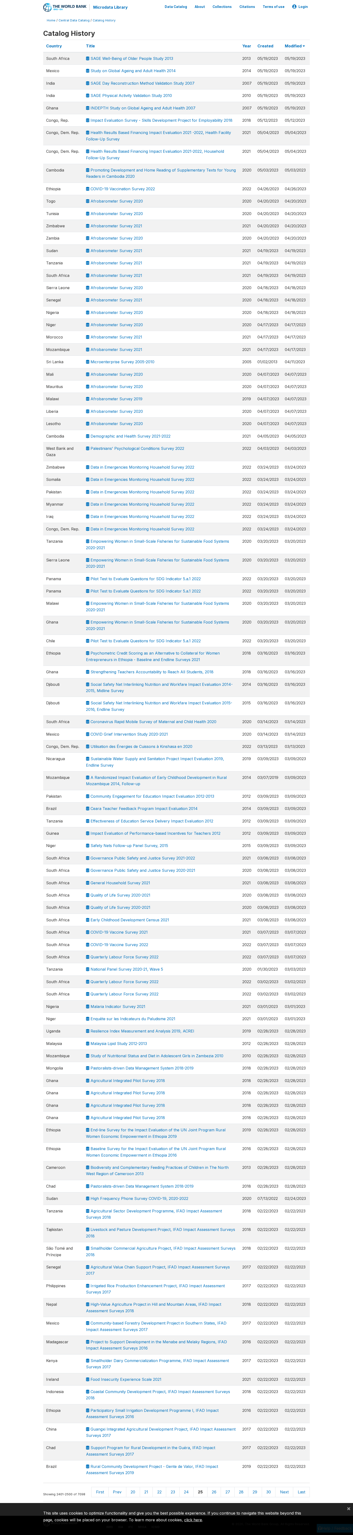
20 (133, 1492)
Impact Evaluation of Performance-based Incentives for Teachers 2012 (154, 833)
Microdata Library (110, 7)
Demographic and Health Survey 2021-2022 (129, 436)
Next (284, 1492)
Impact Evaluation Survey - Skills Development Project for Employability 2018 (160, 120)
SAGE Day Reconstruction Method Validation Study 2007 (142, 83)
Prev (117, 1492)
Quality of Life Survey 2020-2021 (119, 895)
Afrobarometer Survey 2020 (116, 201)
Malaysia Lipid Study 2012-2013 (118, 1043)
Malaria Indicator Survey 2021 (117, 1006)
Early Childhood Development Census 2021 (129, 919)
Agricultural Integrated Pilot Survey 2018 (127, 1080)
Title (90, 46)
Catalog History (104, 20)
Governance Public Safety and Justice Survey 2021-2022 (142, 858)
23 (173, 1492)
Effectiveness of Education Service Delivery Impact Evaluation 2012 (151, 821)
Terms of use (274, 7)
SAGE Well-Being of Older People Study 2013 (131, 58)
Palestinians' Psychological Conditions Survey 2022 (136, 448)
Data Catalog (176, 7)
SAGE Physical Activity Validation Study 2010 (130, 95)
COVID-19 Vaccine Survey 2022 (118, 944)
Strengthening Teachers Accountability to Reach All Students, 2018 (151, 671)
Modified (294, 46)
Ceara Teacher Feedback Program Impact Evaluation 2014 (143, 808)
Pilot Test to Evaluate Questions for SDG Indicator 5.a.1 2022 (145, 578)
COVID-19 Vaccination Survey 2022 (122, 188)
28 (241, 1492)
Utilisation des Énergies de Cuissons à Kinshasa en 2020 (140, 746)
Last (301, 1492)
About (200, 7)
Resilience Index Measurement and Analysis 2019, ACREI (141, 1031)
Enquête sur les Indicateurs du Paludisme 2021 (132, 1018)
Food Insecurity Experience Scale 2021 (125, 1379)
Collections (222, 7)
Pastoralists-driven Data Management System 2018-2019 (141, 1068)
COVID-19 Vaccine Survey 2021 (118, 932)
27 (227, 1492)
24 (186, 1492)
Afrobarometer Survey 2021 (115, 225)
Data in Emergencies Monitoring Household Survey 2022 (141, 467)
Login (303, 7)
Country (54, 46)
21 (146, 1492)
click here (193, 1519)
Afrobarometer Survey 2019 (115, 398)
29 (255, 1492)
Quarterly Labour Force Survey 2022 (123, 957)
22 (159, 1492)
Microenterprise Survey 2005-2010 (121, 361)
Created (265, 46)
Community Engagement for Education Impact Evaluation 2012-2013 (151, 796)
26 (214, 1492)
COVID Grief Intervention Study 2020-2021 (128, 734)
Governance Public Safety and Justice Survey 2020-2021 (142, 870)
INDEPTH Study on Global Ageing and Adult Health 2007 (142, 108)
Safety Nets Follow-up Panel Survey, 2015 (128, 845)
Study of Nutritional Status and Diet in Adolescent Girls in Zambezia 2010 (156, 1055)
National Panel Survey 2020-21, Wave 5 (126, 969)
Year (246, 46)
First (100, 1492)
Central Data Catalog (74, 20)
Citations (247, 7)
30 (268, 1492)
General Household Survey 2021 (119, 882)
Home (51, 20)
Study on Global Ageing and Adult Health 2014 (132, 70)
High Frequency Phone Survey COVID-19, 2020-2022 (138, 1198)
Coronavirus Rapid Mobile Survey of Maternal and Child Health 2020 (152, 721)
